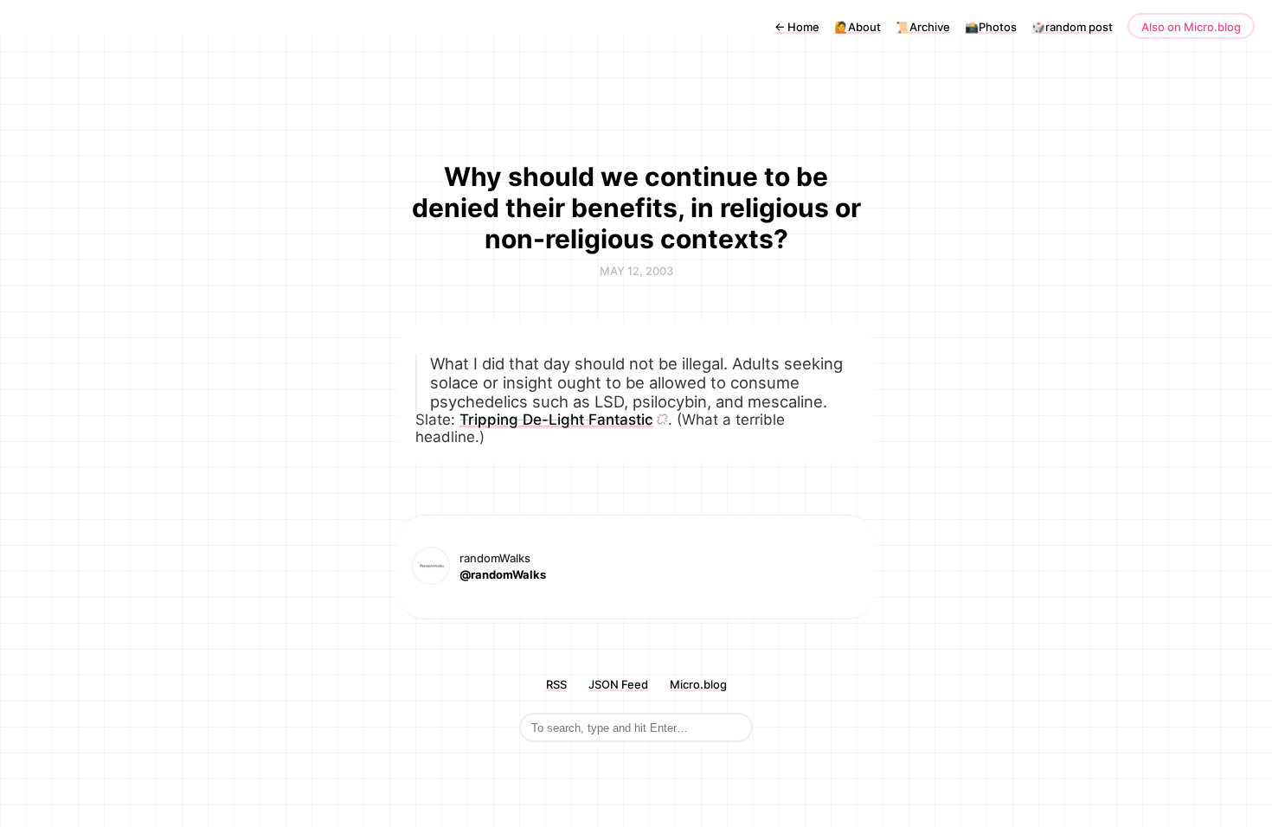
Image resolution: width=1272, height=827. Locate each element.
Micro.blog (698, 684)
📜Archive (923, 27)
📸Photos (991, 27)
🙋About (857, 27)
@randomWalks (502, 574)
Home (796, 27)
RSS (556, 684)
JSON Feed (618, 684)
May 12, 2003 (636, 271)
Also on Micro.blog (1191, 27)
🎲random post (1072, 27)
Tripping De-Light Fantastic (556, 419)
